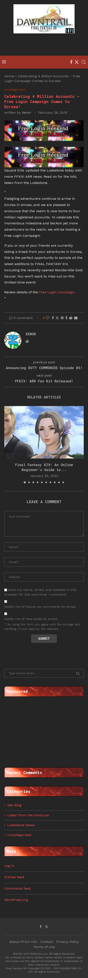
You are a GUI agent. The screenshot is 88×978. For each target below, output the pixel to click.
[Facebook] (71, 62)
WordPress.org (16, 900)
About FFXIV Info (23, 942)
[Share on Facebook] (53, 318)
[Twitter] (77, 62)
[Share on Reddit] (70, 318)
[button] (8, 444)
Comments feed (17, 888)
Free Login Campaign (56, 292)
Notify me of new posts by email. (31, 619)
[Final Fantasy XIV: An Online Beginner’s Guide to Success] (44, 432)
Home (9, 76)
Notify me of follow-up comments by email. (40, 607)
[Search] (84, 62)
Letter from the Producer (28, 815)
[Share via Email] (76, 318)
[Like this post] (47, 318)
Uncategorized (19, 835)
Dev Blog (14, 805)
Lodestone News (21, 825)
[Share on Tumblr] (66, 318)
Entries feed (14, 877)
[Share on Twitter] (57, 318)
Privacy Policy (67, 942)
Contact (46, 942)
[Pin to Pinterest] (62, 318)
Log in (9, 866)
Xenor (26, 112)
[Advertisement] (45, 45)
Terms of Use (44, 947)
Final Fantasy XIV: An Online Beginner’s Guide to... (44, 467)
